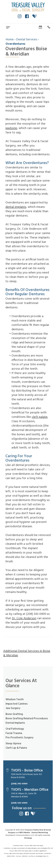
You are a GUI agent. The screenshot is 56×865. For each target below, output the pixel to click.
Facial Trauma (14, 733)
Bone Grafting (14, 714)
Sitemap (28, 838)
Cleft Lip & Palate (16, 748)
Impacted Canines (17, 704)
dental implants (15, 207)
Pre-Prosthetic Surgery (19, 737)
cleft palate (39, 417)
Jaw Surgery (13, 708)
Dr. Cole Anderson (24, 618)
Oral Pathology (15, 729)
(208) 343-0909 (19, 784)
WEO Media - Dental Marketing (33, 832)
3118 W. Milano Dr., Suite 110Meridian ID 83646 (23, 795)
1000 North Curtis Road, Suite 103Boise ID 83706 (26, 776)
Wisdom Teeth (15, 699)
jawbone (11, 128)
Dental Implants (15, 723)
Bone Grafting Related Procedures (27, 718)
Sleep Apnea (13, 743)
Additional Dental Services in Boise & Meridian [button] (26, 653)
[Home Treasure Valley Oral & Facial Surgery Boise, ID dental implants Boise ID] (28, 7)
